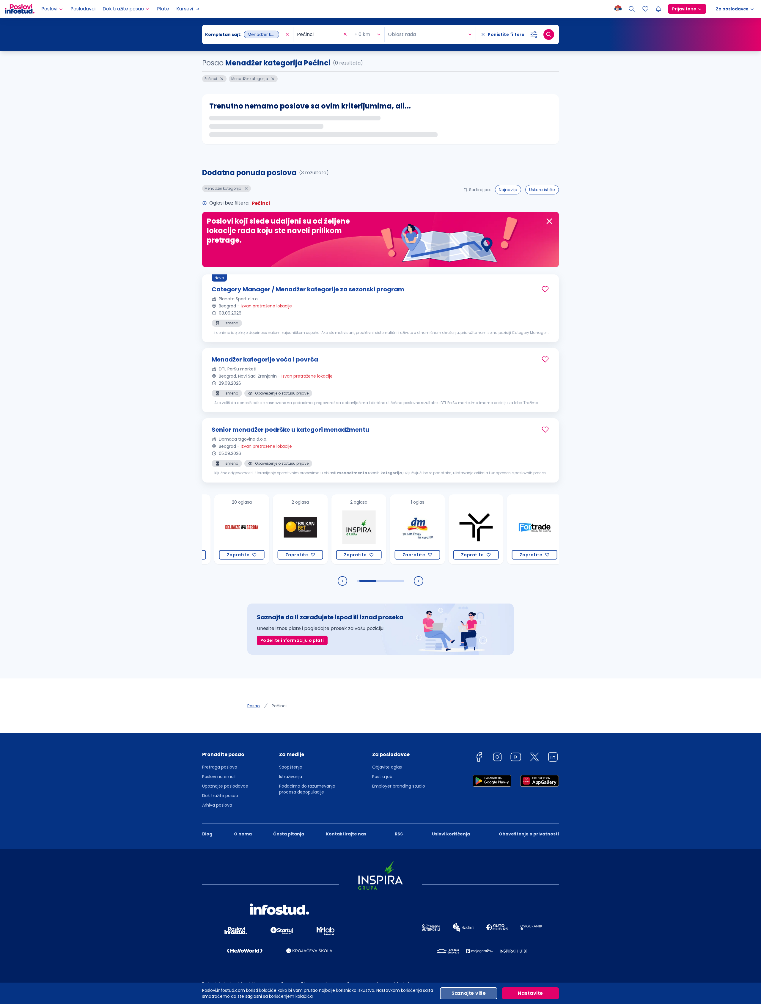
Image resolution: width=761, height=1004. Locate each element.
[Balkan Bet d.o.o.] (265, 529)
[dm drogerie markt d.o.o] (382, 529)
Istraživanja (290, 777)
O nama (243, 834)
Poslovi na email (218, 777)
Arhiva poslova (217, 805)
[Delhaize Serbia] (206, 529)
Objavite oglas (387, 767)
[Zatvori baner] (549, 221)
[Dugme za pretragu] (548, 34)
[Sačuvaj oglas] (545, 289)
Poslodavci (82, 8)
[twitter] (534, 758)
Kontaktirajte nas (346, 834)
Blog (207, 834)
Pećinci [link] (279, 706)
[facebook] (479, 758)
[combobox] (244, 34)
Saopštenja (290, 767)
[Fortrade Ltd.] (499, 529)
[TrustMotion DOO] (440, 529)
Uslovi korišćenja (451, 834)
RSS (399, 834)
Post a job (382, 777)
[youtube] (516, 758)
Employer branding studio (398, 786)
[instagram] (497, 758)
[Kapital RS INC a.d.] (557, 529)
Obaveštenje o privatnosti (529, 834)
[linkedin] (553, 758)
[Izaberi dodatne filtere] (534, 34)
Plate (163, 8)
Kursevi (184, 8)
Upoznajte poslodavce (225, 786)
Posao (253, 706)
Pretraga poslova (219, 767)
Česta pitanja (288, 834)
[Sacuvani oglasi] (645, 9)
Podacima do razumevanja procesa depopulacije (307, 789)
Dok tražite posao (220, 796)
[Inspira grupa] (323, 529)
